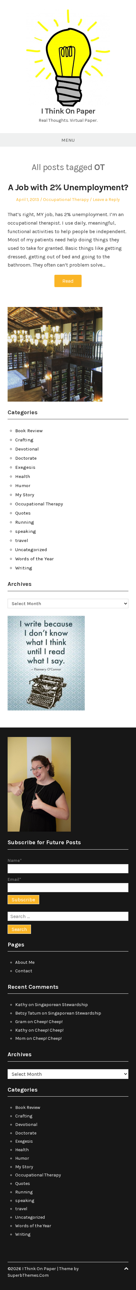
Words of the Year (34, 559)
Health (22, 476)
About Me (24, 962)
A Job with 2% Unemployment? (68, 187)
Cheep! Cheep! (48, 1021)
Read (68, 281)
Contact (23, 971)
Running (24, 522)
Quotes (23, 513)
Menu (68, 140)
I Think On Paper (68, 111)
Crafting (24, 440)
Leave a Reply (106, 199)
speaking (25, 531)
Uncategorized (31, 549)
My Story (24, 495)
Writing (23, 568)
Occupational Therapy (66, 199)
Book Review (29, 430)
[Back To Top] (126, 1268)
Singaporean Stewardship (61, 1004)
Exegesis (25, 467)
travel (21, 540)
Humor (22, 485)
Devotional (27, 449)
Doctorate (26, 458)
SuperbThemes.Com (28, 1275)
